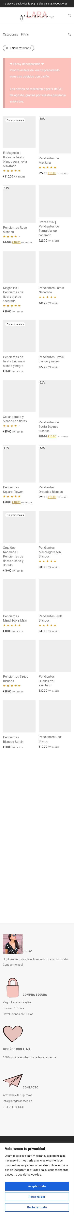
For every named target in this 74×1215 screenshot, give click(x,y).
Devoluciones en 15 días (18, 1014)
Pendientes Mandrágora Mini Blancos (50, 552)
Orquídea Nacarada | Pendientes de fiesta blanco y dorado (13, 556)
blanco (20, 48)
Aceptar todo (37, 1186)
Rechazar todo (37, 1207)
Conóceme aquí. (13, 964)
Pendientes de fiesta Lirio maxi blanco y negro (14, 361)
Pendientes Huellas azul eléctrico (47, 681)
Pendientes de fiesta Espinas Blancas (49, 426)
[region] (37, 1179)
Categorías (10, 34)
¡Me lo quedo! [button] (45, 173)
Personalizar (37, 1196)
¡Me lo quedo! (9, 176)
